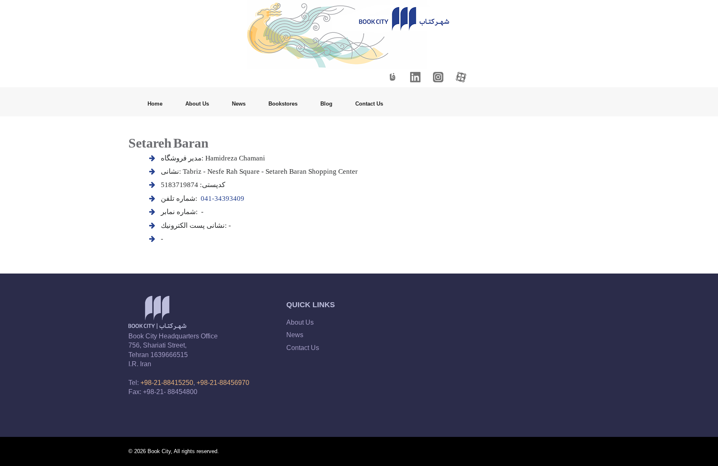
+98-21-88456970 (223, 382)
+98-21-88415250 (166, 382)
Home (155, 104)
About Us (197, 104)
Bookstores (283, 104)
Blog (326, 104)
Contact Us (369, 104)
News (239, 104)
